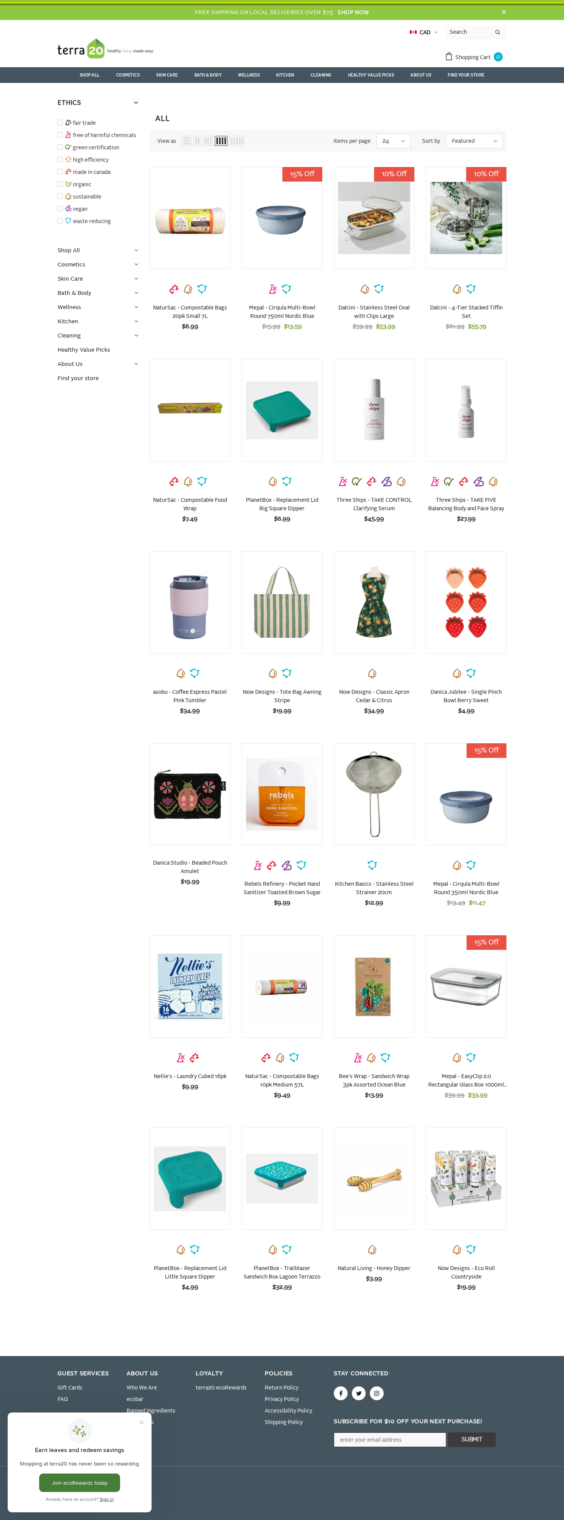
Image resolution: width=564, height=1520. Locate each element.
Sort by (431, 141)
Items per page (352, 141)
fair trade (84, 123)
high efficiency (91, 160)
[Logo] (105, 49)
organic (82, 184)
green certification (96, 148)
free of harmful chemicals (104, 135)
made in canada (91, 172)
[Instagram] (377, 1393)
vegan (80, 209)
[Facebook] (341, 1393)
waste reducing (92, 221)
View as (166, 141)
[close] (504, 13)
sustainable (87, 197)
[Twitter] (359, 1393)
